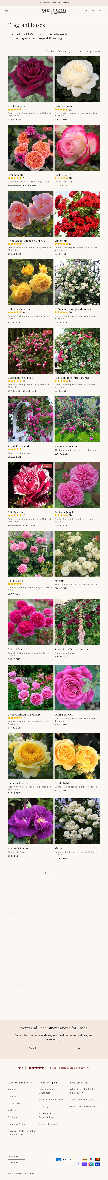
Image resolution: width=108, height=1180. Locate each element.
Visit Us (12, 1110)
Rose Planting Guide (81, 1099)
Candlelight (62, 783)
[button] (6, 11)
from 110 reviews (79, 894)
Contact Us (14, 1103)
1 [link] (45, 872)
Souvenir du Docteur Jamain (71, 649)
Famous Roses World (26, 1174)
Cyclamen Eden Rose (20, 377)
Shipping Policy (16, 1124)
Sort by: (50, 51)
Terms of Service (48, 1124)
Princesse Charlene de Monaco (26, 240)
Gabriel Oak (15, 649)
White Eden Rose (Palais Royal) (73, 309)
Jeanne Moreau (64, 106)
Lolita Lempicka (64, 714)
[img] (60, 894)
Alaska (59, 848)
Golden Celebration (19, 309)
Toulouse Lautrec (18, 783)
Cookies (12, 1117)
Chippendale (15, 174)
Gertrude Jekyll (64, 512)
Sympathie (61, 240)
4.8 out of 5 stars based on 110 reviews (69, 1067)
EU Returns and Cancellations (47, 1115)
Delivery (43, 1106)
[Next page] (62, 872)
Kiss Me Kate (15, 580)
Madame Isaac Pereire (68, 446)
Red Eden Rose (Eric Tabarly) (72, 377)
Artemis (59, 580)
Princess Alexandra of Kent (24, 714)
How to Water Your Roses (84, 1106)
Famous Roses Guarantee (47, 1091)
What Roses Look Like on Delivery (82, 1091)
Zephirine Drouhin (19, 446)
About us (13, 1096)
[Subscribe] (78, 1048)
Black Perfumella (18, 106)
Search (12, 1089)
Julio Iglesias (15, 512)
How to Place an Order (51, 1099)
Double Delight (63, 174)
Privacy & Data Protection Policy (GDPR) (22, 1133)
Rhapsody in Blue (18, 848)
